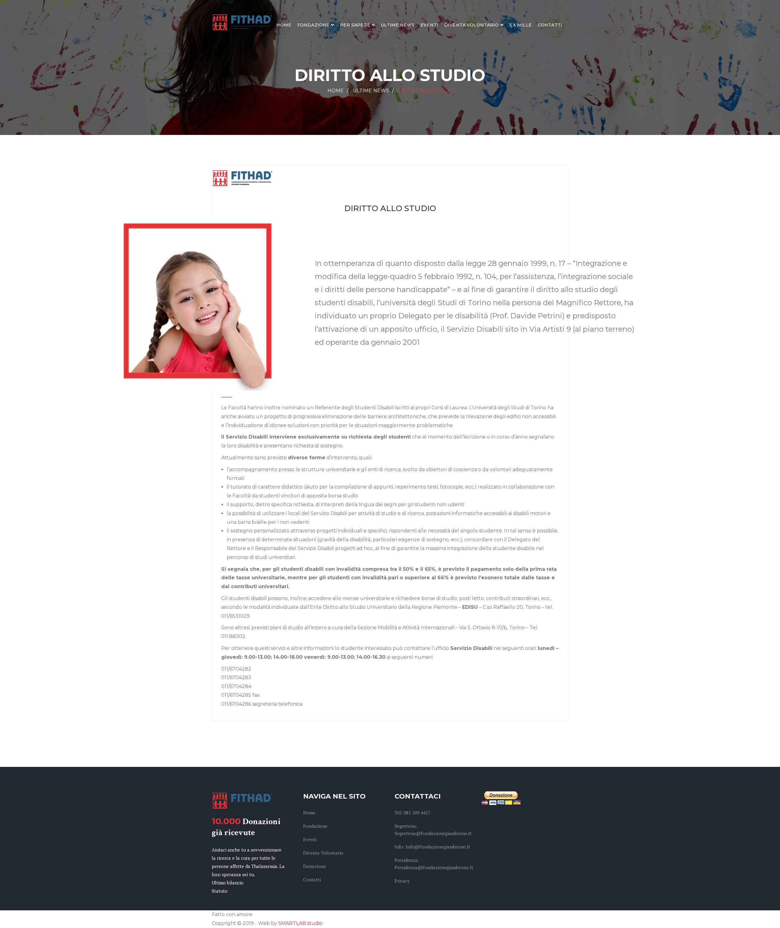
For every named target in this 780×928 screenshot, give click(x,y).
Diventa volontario (471, 25)
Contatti (550, 25)
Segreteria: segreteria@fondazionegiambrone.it (433, 829)
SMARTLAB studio (300, 923)
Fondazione (313, 25)
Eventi (429, 25)
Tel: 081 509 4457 (413, 813)
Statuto (220, 891)
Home (283, 25)
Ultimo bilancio (227, 883)
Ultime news (398, 25)
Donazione (314, 866)
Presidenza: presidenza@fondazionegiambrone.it (434, 863)
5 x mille (520, 25)
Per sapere (355, 25)
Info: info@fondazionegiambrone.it (432, 847)
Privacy (402, 881)
